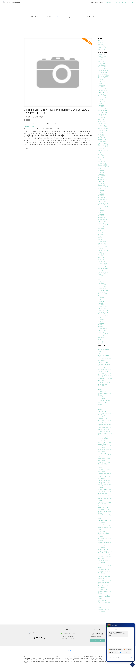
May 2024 (101, 103)
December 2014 (103, 288)
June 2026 (101, 59)
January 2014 (102, 308)
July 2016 (101, 254)
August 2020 (102, 168)
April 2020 (101, 176)
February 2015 (102, 285)
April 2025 (101, 85)
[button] (116, 2)
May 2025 (101, 83)
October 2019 (102, 185)
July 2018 (101, 210)
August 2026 (102, 56)
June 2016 (101, 256)
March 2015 (101, 283)
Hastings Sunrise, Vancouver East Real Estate (104, 455)
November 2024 (103, 94)
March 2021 (101, 161)
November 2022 (103, 128)
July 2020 (101, 170)
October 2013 (102, 314)
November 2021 (103, 147)
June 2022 (101, 134)
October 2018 (102, 205)
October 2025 (102, 74)
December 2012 (103, 332)
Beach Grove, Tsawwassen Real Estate (103, 349)
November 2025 (103, 72)
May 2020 (101, 174)
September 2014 (103, 294)
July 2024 (101, 99)
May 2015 (101, 279)
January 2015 (102, 286)
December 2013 (103, 310)
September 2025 (103, 76)
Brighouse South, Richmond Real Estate (37, 117)
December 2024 (103, 92)
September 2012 (103, 337)
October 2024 (102, 96)
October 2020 (102, 165)
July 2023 (101, 116)
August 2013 (102, 317)
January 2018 (102, 221)
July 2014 (101, 297)
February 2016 (102, 263)
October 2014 (102, 292)
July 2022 (101, 132)
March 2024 (102, 107)
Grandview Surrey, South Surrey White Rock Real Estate (104, 436)
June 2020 (101, 172)
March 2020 (102, 177)
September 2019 (103, 187)
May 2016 (101, 257)
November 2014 (103, 290)
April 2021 (101, 159)
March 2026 (102, 65)
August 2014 (102, 296)
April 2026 (101, 63)
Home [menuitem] (32, 17)
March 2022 (102, 139)
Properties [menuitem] (38, 17)
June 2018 (101, 212)
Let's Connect (98, 640)
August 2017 (101, 230)
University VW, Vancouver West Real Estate (104, 591)
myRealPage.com (71, 650)
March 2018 (101, 217)
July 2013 (101, 319)
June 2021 (101, 156)
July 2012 (101, 341)
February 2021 (102, 163)
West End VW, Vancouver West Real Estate (104, 605)
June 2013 (101, 321)
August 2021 (102, 152)
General (100, 42)
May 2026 (101, 61)
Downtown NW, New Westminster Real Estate (104, 402)
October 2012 (102, 336)
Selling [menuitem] (80, 17)
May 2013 (101, 323)
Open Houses (102, 47)
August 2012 (102, 339)
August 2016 (102, 252)
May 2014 (101, 301)
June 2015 (101, 277)
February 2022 (102, 141)
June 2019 (101, 192)
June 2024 (101, 101)
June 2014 (101, 299)
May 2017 (101, 236)
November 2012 (103, 334)
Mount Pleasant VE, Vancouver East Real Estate (104, 511)
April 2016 (101, 259)
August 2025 (102, 78)
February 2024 (102, 109)
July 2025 (101, 79)
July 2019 (101, 190)
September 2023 (103, 114)
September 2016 (103, 250)
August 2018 (101, 208)
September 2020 (103, 167)
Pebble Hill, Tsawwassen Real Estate (103, 533)
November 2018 (103, 203)
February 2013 (102, 328)
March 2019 (101, 197)
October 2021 (102, 148)
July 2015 (101, 276)
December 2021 (103, 145)
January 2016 (102, 265)
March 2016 (101, 261)
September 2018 (103, 207)
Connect (108, 2)
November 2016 (103, 247)
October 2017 (102, 227)
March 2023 (102, 123)
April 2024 (101, 105)
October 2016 (102, 248)
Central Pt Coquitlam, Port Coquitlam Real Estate (104, 387)
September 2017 (103, 228)
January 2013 (102, 330)
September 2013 (103, 316)
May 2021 (101, 158)
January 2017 (102, 243)
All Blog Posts (102, 40)
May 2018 (101, 214)
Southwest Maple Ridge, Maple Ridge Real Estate (104, 571)
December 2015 (103, 266)
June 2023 (101, 118)
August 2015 (102, 274)
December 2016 (103, 245)
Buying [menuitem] (48, 17)
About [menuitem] (102, 17)
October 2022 (102, 130)
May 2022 (101, 136)
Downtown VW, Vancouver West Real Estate (104, 407)
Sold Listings (102, 49)
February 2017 (102, 241)
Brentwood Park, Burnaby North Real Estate (104, 364)
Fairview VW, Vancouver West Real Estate (104, 424)
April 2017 (101, 237)
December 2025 (103, 70)
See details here (29, 126)
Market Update (91, 17)
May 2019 (101, 194)
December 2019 (103, 181)
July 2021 (101, 154)
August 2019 (102, 188)
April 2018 (101, 216)
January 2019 (102, 201)
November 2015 (103, 268)
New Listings (102, 46)
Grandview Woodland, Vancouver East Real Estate (105, 442)
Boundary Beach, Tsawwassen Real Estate (103, 355)
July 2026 (101, 58)
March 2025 (102, 87)
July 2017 (101, 232)
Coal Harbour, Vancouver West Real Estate (104, 393)
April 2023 (101, 121)
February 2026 (102, 67)
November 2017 (103, 225)
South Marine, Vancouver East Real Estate (104, 565)
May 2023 (101, 119)
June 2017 (101, 234)
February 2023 (102, 125)
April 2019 (101, 196)
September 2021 (103, 150)
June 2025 (101, 81)
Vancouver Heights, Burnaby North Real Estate (104, 596)
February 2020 (102, 179)
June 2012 (101, 343)
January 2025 (102, 90)
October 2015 (102, 270)
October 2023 (102, 112)
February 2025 (102, 88)
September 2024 (103, 98)
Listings (100, 44)
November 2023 (103, 110)
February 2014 (102, 306)
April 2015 (101, 281)
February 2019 (102, 199)
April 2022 (101, 138)
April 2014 (101, 303)
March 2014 (101, 305)
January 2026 (102, 69)
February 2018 (102, 219)
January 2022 (102, 143)
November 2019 (103, 183)
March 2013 (101, 326)
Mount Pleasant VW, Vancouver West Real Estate (104, 516)
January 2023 (102, 127)
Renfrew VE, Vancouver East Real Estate (104, 542)
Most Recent (101, 54)
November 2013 (103, 312)
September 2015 (103, 272)
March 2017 (101, 239)
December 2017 (103, 223)
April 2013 (101, 325)
